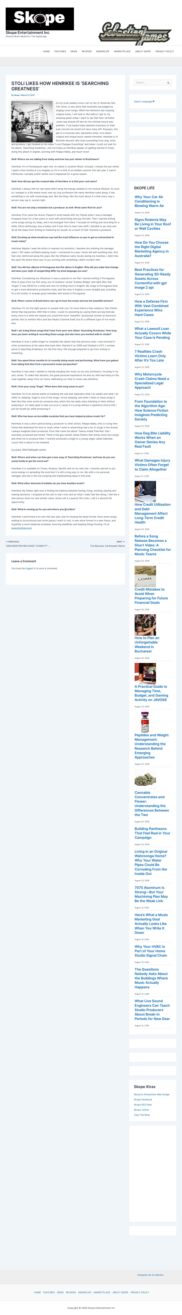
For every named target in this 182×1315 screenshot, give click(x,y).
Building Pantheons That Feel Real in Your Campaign (152, 832)
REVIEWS (71, 1292)
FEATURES (49, 1292)
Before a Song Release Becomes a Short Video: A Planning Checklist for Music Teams (153, 544)
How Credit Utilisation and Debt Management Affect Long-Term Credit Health (153, 513)
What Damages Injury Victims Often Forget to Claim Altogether (152, 464)
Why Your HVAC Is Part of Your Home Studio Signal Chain (151, 950)
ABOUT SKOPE (120, 1292)
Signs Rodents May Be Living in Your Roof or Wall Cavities (153, 223)
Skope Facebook (143, 1098)
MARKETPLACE (102, 1292)
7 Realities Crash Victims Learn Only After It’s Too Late (150, 355)
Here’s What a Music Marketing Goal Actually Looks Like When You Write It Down (151, 923)
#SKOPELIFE (84, 1292)
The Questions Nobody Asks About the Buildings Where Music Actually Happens (151, 977)
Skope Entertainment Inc (27, 32)
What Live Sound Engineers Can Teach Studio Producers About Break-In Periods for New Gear (152, 1009)
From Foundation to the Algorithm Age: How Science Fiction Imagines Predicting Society (151, 410)
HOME (37, 1292)
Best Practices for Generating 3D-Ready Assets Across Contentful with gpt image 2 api (153, 278)
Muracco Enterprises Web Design (152, 1093)
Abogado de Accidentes (150, 1274)
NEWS (60, 1292)
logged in (31, 567)
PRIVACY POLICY (140, 1292)
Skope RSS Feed (143, 1103)
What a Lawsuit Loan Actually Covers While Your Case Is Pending (153, 332)
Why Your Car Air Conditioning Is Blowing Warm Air (149, 200)
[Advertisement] (155, 1172)
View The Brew (142, 1114)
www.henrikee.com (21, 527)
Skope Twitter (141, 1109)
